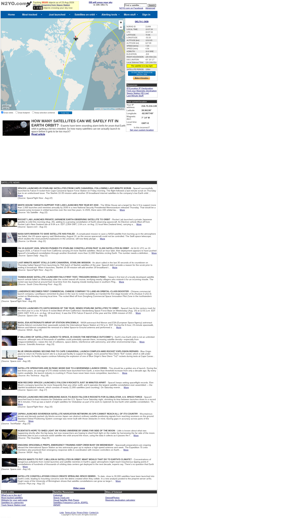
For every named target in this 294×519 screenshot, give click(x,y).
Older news (79, 488)
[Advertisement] (79, 159)
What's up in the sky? (11, 495)
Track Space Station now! (13, 505)
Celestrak (57, 495)
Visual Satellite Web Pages (66, 500)
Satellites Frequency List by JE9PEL (70, 502)
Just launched (57, 14)
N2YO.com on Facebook (131, 8)
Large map (65, 113)
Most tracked (29, 14)
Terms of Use (70, 513)
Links (62, 513)
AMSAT (56, 505)
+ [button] (121, 22)
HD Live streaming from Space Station (51, 5)
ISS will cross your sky (100, 2)
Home (11, 14)
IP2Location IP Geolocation (140, 88)
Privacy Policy (82, 513)
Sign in (146, 14)
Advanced (150, 8)
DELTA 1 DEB (142, 21)
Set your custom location (142, 130)
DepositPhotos (112, 497)
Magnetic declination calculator (120, 500)
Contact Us (93, 513)
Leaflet (97, 109)
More (20, 195)
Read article (38, 134)
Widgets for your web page (14, 500)
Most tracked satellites (12, 497)
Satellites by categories (12, 502)
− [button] (121, 27)
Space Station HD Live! (138, 93)
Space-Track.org (61, 497)
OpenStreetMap (109, 109)
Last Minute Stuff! (135, 95)
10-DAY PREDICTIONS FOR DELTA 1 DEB (141, 73)
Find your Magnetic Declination (142, 91)
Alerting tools (109, 14)
